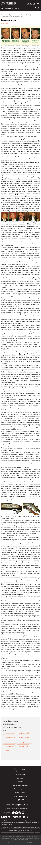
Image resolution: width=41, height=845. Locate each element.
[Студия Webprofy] (29, 843)
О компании (20, 774)
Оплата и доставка (20, 789)
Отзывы (20, 782)
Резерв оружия (20, 792)
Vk (16, 812)
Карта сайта (20, 800)
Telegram (5, 817)
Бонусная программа (20, 785)
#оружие (7, 751)
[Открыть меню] (38, 3)
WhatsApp (2, 817)
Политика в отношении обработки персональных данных (20, 832)
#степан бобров (24, 737)
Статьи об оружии (6, 16)
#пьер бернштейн (24, 733)
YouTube (23, 812)
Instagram (19, 812)
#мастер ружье (9, 733)
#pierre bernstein (10, 737)
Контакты (20, 778)
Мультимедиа (13, 15)
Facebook (13, 812)
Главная (3, 15)
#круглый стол (9, 746)
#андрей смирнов (10, 742)
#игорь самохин (25, 742)
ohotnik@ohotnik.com (19, 809)
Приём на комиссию (20, 796)
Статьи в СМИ (25, 15)
